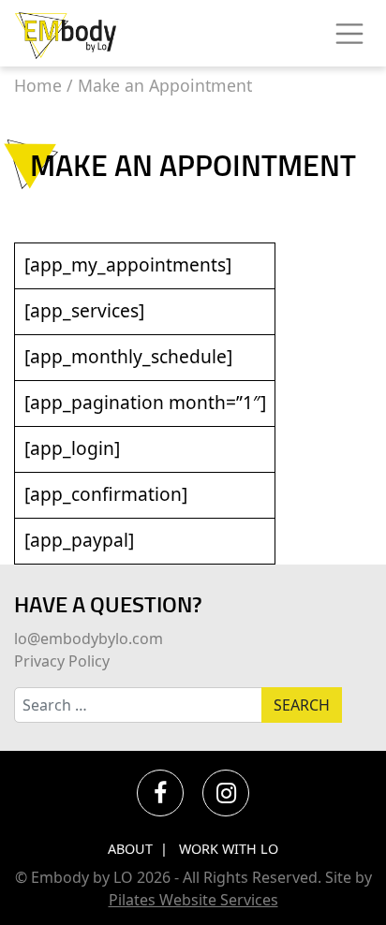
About (130, 849)
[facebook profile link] (160, 793)
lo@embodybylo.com (88, 638)
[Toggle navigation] (349, 33)
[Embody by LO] (65, 33)
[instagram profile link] (225, 793)
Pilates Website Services (193, 899)
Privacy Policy (62, 661)
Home (38, 85)
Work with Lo (228, 849)
